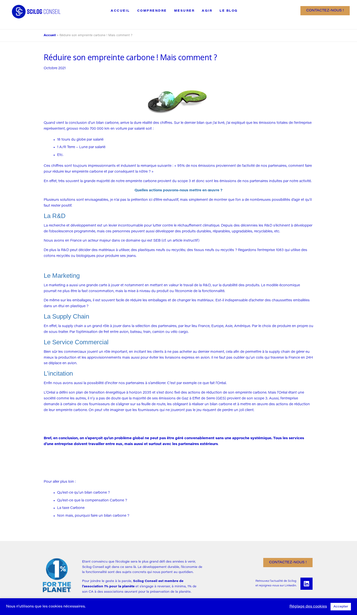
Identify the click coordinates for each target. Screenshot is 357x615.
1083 (280, 250)
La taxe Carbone (71, 508)
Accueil (120, 10)
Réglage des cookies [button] (308, 606)
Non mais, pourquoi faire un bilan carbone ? (93, 516)
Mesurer (184, 10)
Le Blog (229, 10)
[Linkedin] (306, 584)
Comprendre (152, 10)
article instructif (185, 241)
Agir (207, 10)
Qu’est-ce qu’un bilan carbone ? (83, 493)
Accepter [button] (340, 606)
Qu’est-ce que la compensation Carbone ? (92, 500)
